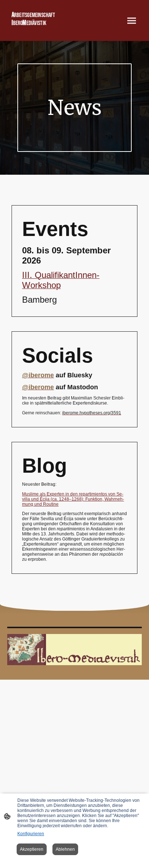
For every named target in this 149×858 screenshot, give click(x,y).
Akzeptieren (31, 849)
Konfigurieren (30, 833)
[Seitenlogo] (40, 30)
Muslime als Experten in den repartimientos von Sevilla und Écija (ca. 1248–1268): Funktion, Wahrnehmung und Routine (73, 499)
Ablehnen (65, 849)
